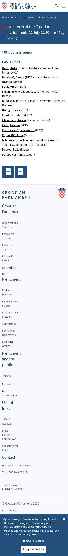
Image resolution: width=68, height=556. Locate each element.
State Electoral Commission (9, 435)
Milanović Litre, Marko (17, 140)
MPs (13, 17)
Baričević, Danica (13, 77)
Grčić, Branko (11, 125)
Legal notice (9, 510)
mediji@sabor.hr (11, 485)
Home (5, 17)
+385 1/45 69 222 (17, 472)
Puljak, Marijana (12, 154)
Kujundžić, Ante (12, 135)
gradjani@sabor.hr (12, 488)
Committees (9, 323)
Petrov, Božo (11, 149)
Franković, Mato (13, 115)
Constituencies (26, 17)
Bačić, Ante (9, 68)
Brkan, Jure (9, 92)
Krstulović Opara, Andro (18, 130)
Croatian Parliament (22, 5)
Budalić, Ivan (10, 101)
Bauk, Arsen (10, 86)
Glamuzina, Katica (14, 120)
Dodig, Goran (11, 110)
